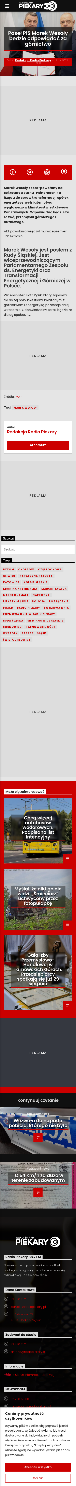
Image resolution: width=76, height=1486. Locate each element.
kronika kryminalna (20, 588)
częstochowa (50, 569)
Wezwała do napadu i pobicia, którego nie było (38, 1123)
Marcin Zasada (54, 588)
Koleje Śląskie (35, 582)
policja (38, 601)
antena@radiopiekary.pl (28, 1352)
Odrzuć (38, 1478)
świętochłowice (17, 639)
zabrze (27, 633)
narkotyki (41, 595)
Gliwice (9, 576)
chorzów (26, 569)
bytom (8, 569)
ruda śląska (13, 620)
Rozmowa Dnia (56, 608)
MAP (18, 396)
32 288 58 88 (20, 1399)
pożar (8, 608)
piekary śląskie (15, 601)
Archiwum (38, 445)
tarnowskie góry (41, 627)
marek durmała (16, 595)
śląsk (41, 633)
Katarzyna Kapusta (36, 576)
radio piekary (28, 608)
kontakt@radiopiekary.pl (28, 1307)
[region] (38, 1446)
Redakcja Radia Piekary (33, 60)
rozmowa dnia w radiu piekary (29, 614)
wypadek (10, 633)
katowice (11, 582)
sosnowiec (12, 627)
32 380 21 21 (19, 1299)
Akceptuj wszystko (38, 1467)
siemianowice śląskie (45, 620)
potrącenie (58, 601)
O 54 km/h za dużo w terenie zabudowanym (38, 1178)
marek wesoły (25, 407)
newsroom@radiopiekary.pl (31, 1406)
